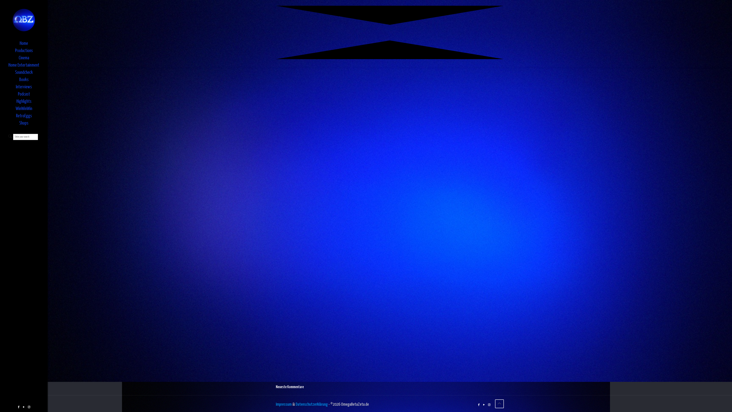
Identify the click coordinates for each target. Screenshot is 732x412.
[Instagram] (29, 407)
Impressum (284, 404)
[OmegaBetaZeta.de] (24, 20)
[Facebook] (19, 407)
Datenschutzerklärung (312, 404)
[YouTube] (24, 407)
